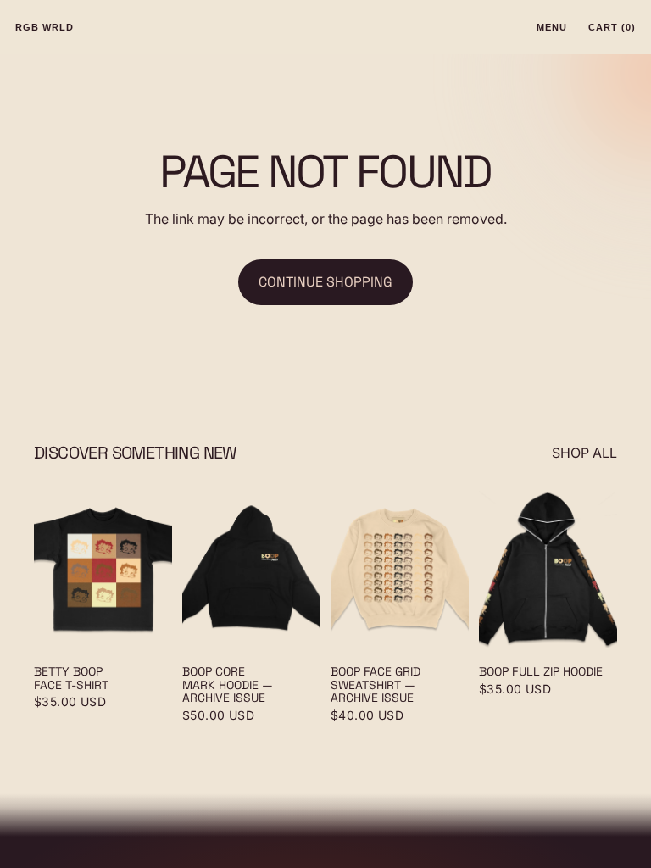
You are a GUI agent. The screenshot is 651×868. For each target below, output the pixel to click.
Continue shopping (325, 282)
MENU (552, 27)
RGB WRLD (44, 27)
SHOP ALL (584, 452)
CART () (612, 27)
